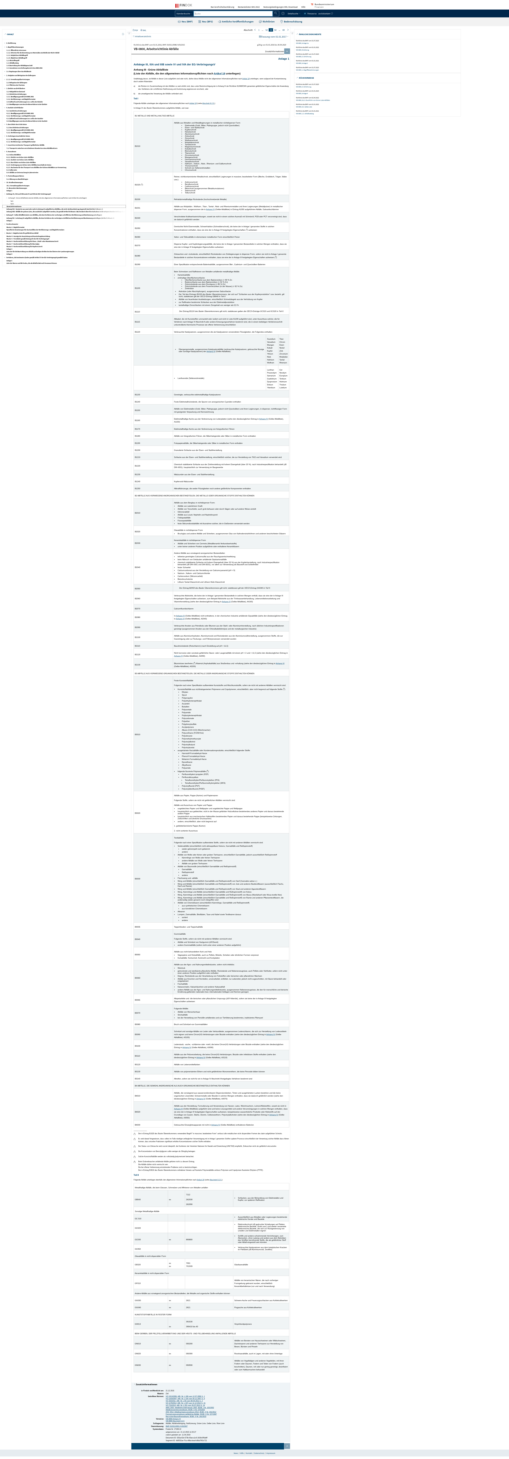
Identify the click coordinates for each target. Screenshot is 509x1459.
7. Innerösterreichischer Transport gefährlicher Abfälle (25, 145)
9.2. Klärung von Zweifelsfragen (17, 179)
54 (275, 30)
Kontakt (249, 1453)
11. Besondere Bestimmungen (16, 188)
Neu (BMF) (187, 21)
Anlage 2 (9, 221)
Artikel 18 (219, 73)
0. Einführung (11, 43)
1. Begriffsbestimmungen (15, 47)
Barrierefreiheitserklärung (222, 7)
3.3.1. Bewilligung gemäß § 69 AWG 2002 (20, 97)
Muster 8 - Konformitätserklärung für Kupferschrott (24, 246)
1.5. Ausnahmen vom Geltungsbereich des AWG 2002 (24, 68)
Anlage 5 (9, 261)
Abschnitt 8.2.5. (208, 103)
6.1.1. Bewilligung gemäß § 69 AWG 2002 (20, 139)
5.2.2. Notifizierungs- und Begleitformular (21, 133)
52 (267, 30)
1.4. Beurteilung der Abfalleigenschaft (19, 65)
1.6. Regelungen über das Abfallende (18, 71)
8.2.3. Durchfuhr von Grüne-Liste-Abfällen (21, 162)
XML (144, 30)
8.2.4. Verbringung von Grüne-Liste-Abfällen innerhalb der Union (28, 165)
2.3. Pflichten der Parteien (15, 85)
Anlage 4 (9, 254)
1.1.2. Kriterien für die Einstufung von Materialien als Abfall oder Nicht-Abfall (32, 53)
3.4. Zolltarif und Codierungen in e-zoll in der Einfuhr (24, 102)
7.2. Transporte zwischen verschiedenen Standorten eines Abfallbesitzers (31, 148)
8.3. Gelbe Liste (11, 170)
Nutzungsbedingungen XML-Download (280, 7)
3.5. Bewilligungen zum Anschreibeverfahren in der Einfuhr (26, 104)
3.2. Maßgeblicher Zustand (15, 92)
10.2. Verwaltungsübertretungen (17, 186)
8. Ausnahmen (11, 151)
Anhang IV (210, 209)
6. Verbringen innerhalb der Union (18, 136)
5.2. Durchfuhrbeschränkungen (17, 127)
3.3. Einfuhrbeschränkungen (16, 94)
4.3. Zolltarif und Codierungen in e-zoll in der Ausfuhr (24, 118)
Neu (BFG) (207, 21)
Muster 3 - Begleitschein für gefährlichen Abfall (22, 233)
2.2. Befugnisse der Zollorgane (16, 83)
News (236, 1453)
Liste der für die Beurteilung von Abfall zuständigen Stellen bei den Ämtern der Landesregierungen (40, 251)
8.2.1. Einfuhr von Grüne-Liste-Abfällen (20, 157)
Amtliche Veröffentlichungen (237, 21)
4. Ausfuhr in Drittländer (14, 108)
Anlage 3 (9, 249)
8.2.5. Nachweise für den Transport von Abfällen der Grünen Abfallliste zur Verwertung (36, 167)
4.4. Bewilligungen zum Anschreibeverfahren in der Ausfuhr (26, 121)
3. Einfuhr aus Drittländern (15, 88)
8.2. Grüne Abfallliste (13, 155)
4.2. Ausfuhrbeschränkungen (16, 111)
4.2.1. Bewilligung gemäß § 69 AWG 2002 (20, 113)
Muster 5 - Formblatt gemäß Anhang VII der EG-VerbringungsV (27, 239)
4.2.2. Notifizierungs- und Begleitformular (21, 116)
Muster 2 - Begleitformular (15, 227)
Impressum (270, 1453)
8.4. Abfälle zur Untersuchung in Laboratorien (22, 172)
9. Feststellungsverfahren (15, 176)
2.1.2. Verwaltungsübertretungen (18, 79)
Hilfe (303, 7)
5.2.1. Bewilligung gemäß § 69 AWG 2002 (20, 130)
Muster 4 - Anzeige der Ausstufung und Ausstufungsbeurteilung (28, 236)
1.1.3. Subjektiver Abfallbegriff (17, 55)
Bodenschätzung (292, 21)
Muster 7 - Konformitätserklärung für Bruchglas (22, 244)
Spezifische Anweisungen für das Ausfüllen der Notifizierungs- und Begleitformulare (35, 230)
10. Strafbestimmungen (14, 182)
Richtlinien (268, 21)
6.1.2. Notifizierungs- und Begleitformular (21, 142)
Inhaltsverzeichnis (143, 36)
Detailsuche (293, 13)
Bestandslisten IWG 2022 (249, 7)
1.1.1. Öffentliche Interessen (16, 50)
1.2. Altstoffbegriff (12, 60)
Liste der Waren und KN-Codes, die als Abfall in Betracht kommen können (31, 263)
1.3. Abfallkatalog (12, 63)
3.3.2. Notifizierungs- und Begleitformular (21, 99)
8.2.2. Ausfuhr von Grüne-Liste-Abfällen (20, 160)
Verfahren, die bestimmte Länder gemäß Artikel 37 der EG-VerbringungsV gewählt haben (36, 257)
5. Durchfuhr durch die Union (16, 124)
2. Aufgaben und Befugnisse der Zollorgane (21, 75)
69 (283, 30)
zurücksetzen (324, 13)
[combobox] (233, 13)
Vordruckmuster (12, 224)
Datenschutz (259, 1453)
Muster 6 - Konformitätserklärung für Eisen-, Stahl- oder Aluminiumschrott (32, 241)
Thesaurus (312, 13)
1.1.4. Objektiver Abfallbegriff (16, 58)
